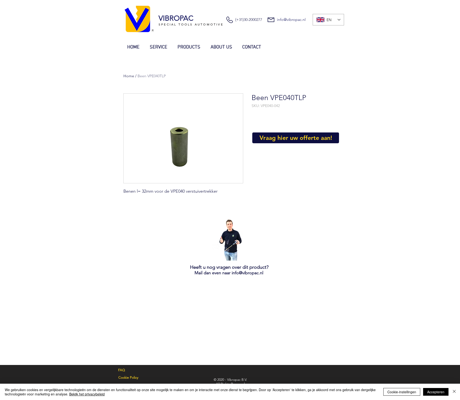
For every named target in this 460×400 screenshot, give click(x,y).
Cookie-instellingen (401, 391)
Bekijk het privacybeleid (87, 394)
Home (128, 76)
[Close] (454, 392)
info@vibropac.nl (291, 19)
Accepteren (435, 391)
